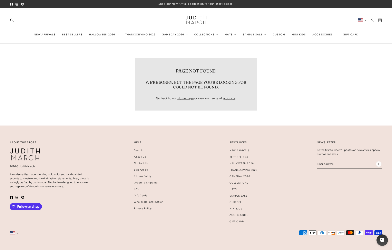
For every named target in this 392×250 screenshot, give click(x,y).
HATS (233, 189)
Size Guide (141, 169)
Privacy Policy (143, 208)
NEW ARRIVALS (239, 150)
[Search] (12, 20)
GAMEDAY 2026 (239, 176)
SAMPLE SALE (238, 195)
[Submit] (378, 164)
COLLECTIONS (238, 182)
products (229, 98)
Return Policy (142, 176)
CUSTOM (235, 202)
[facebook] (11, 4)
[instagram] (17, 4)
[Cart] (380, 20)
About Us (140, 156)
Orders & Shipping (146, 182)
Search (138, 150)
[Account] (372, 20)
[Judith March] (196, 20)
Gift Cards (140, 195)
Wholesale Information (149, 201)
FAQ (136, 189)
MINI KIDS (235, 208)
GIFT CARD (236, 221)
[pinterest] (23, 4)
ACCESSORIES (238, 215)
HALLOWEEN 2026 (241, 163)
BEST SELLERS (238, 157)
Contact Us (141, 163)
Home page (185, 98)
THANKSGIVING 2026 (243, 170)
